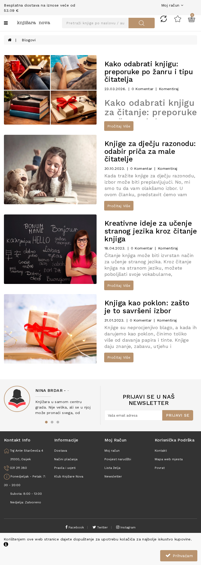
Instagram (127, 527)
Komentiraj (169, 89)
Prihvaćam (182, 556)
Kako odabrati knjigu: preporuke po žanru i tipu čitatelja (148, 72)
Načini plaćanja (65, 459)
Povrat (160, 468)
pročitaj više (118, 126)
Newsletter (113, 476)
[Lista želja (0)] (177, 18)
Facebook (76, 527)
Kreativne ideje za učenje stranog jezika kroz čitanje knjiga (150, 231)
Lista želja (112, 468)
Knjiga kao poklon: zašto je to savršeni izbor (146, 307)
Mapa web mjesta (169, 459)
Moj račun (112, 450)
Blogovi (29, 40)
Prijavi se (177, 415)
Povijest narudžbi (117, 459)
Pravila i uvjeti (65, 468)
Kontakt (161, 450)
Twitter (102, 527)
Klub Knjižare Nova (68, 476)
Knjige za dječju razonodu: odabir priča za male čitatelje (150, 151)
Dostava (60, 450)
